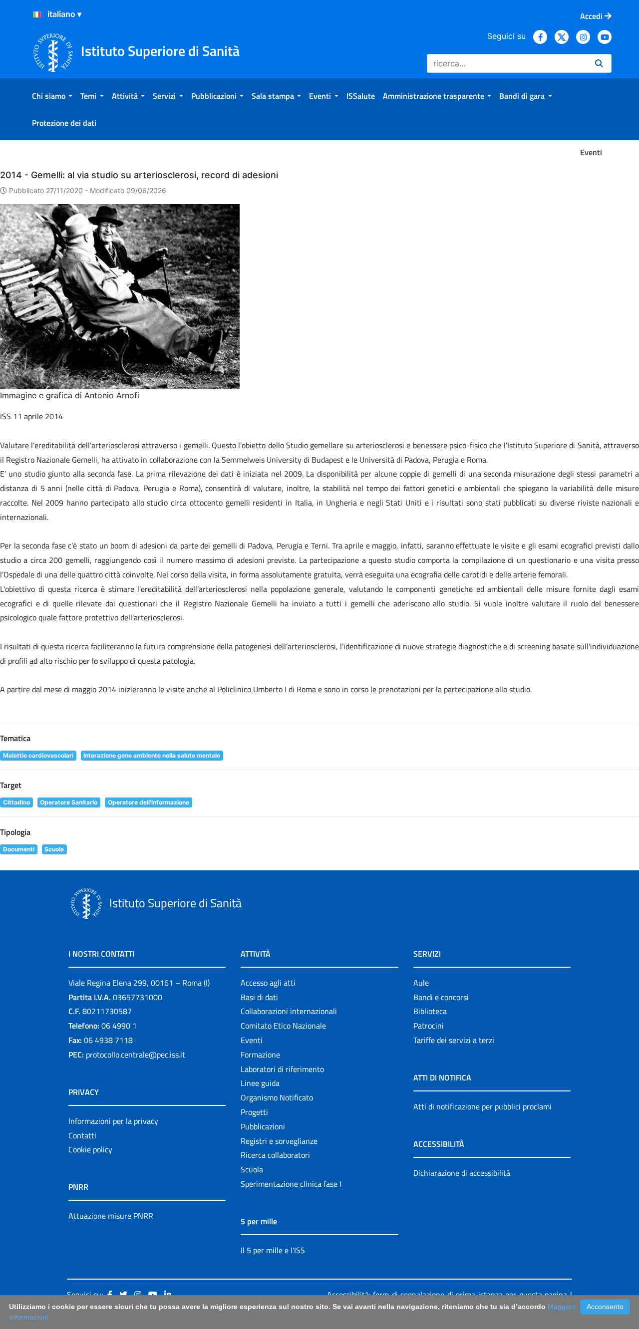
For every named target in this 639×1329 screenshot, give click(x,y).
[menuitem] (52, 96)
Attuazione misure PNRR (110, 1216)
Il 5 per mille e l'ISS (273, 1250)
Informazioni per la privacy (113, 1121)
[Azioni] (36, 14)
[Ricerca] (599, 63)
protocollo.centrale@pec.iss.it (135, 1055)
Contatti (82, 1135)
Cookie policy (90, 1149)
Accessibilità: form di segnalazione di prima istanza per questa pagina (447, 1295)
